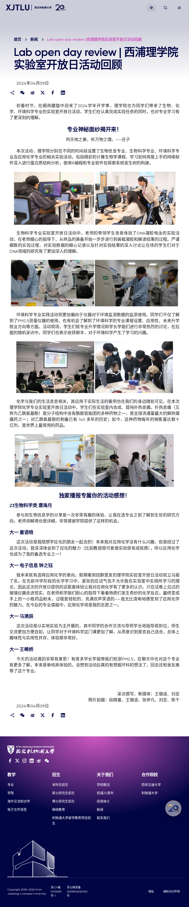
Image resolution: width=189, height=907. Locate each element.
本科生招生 (60, 784)
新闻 (34, 39)
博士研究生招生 (63, 801)
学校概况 (103, 784)
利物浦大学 (150, 793)
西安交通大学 (151, 784)
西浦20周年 (105, 793)
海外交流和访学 (18, 801)
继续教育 (58, 809)
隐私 (151, 891)
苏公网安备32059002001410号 (77, 891)
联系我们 (103, 818)
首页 (17, 39)
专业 (10, 784)
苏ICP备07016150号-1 (56, 891)
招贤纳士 (103, 801)
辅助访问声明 (171, 891)
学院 (10, 793)
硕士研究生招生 (63, 793)
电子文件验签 (17, 809)
